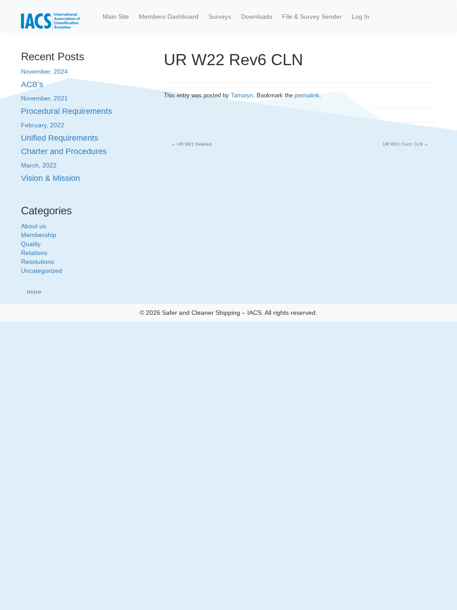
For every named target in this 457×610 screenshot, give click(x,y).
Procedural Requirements (66, 111)
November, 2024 (44, 71)
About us (33, 226)
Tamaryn (242, 95)
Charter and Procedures (64, 151)
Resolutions (37, 261)
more (34, 291)
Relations (34, 252)
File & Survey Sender (312, 16)
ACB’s (32, 84)
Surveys (219, 16)
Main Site (116, 16)
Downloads (256, 16)
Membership (38, 234)
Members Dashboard (169, 16)
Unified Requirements (59, 138)
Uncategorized (41, 270)
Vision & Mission (50, 178)
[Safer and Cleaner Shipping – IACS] (50, 16)
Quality (31, 243)
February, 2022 (42, 125)
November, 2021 (44, 98)
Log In (361, 16)
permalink (307, 95)
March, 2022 (39, 165)
